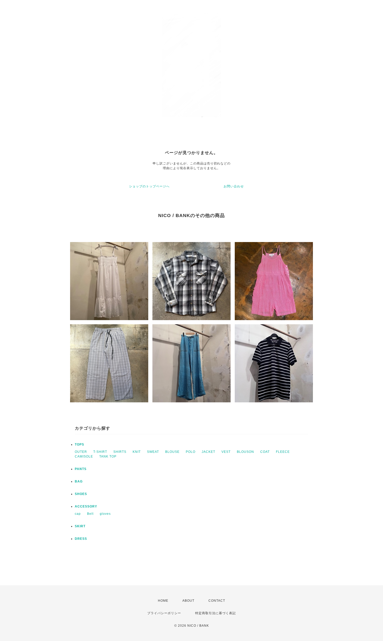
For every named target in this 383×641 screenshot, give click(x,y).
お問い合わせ (234, 186)
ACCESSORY (86, 506)
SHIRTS (119, 452)
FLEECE (283, 452)
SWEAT (153, 452)
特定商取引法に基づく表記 (215, 613)
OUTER (81, 452)
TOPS (79, 444)
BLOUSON (245, 452)
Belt (90, 514)
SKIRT (80, 526)
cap (78, 514)
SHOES (81, 494)
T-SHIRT (100, 452)
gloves (105, 514)
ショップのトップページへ (149, 186)
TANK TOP (107, 456)
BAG (79, 481)
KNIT (137, 452)
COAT (265, 452)
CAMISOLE (84, 456)
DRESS (81, 539)
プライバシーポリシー (164, 613)
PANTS (81, 469)
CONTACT (216, 600)
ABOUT (188, 600)
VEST (226, 452)
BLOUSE (172, 452)
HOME (163, 600)
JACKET (208, 452)
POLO (190, 452)
